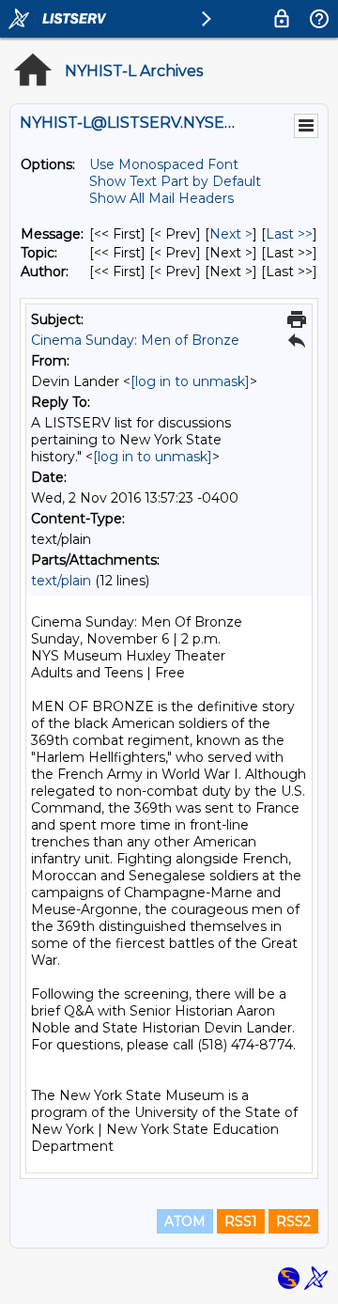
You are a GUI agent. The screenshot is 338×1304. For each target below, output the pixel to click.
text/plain (61, 580)
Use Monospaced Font (163, 164)
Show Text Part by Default (175, 181)
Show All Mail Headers (161, 198)
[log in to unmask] (190, 381)
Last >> (289, 233)
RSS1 (240, 1221)
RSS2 (293, 1221)
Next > (231, 233)
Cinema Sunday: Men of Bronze (135, 340)
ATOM (185, 1221)
